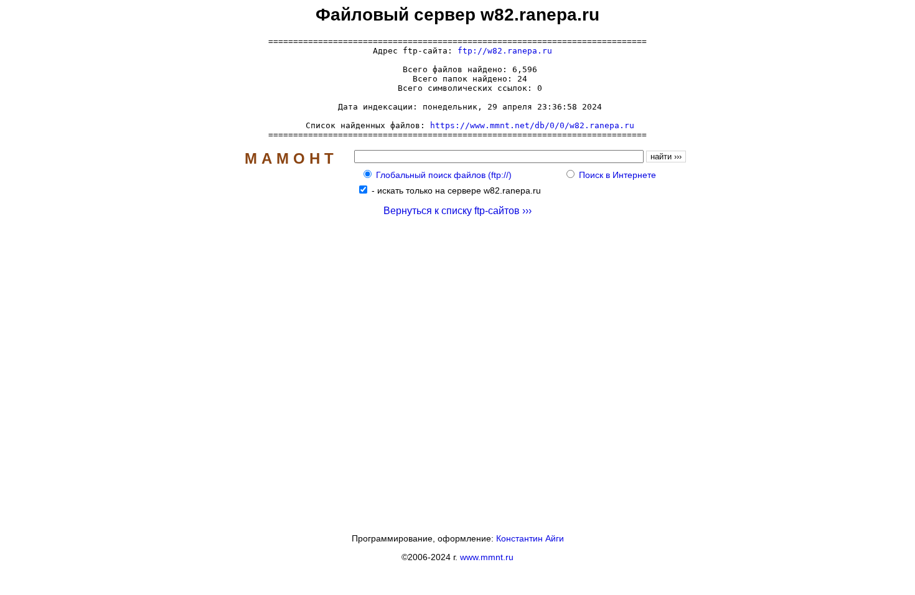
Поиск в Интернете (617, 175)
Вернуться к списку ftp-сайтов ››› (457, 210)
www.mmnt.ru (487, 557)
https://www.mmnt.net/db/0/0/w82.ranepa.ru (532, 125)
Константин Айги (530, 538)
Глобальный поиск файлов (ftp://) (444, 175)
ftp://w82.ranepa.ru (505, 50)
